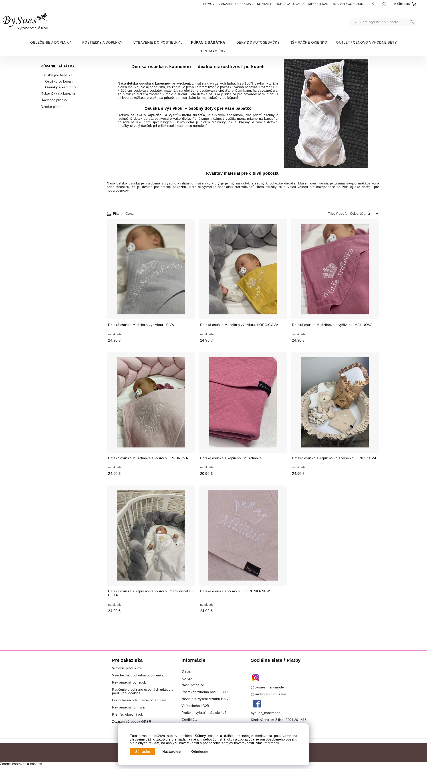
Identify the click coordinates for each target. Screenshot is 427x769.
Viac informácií (267, 743)
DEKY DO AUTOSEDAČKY (258, 42)
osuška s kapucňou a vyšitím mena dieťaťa (168, 115)
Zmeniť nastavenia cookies (21, 764)
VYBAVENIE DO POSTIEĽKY (156, 42)
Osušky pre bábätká (56, 75)
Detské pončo (51, 107)
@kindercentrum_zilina (269, 694)
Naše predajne (192, 685)
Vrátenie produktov (126, 668)
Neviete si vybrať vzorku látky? (205, 699)
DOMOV (209, 4)
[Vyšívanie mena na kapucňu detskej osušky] (326, 113)
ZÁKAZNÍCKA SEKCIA (235, 4)
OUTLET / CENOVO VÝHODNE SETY (366, 42)
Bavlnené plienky (54, 100)
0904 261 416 (296, 720)
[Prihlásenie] (373, 4)
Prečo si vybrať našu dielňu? (203, 712)
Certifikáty (189, 719)
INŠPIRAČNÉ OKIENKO (307, 42)
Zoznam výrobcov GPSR (131, 721)
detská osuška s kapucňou (149, 83)
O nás (186, 671)
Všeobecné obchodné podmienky (138, 675)
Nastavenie (171, 751)
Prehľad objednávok (127, 714)
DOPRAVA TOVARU (290, 4)
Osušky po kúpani (59, 81)
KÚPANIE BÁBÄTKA (208, 42)
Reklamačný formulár (129, 707)
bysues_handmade (266, 713)
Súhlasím (142, 751)
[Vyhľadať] (355, 22)
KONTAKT (264, 4)
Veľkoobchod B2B (195, 706)
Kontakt (187, 678)
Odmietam (199, 751)
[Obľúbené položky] (384, 4)
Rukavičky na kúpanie (58, 93)
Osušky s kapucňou (61, 87)
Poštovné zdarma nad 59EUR (204, 692)
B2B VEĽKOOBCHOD (348, 4)
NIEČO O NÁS (318, 4)
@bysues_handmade (267, 687)
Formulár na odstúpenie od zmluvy (139, 700)
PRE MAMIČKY (213, 51)
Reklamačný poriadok (129, 682)
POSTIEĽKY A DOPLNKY (102, 42)
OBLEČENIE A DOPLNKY (50, 42)
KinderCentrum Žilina (267, 720)
